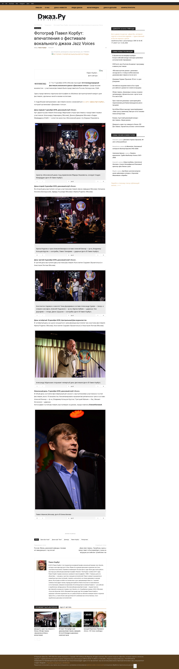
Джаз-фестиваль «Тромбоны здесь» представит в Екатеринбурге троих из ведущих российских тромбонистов (92, 550)
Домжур (66, 539)
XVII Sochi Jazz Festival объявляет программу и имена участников (128, 65)
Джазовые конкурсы (65, 626)
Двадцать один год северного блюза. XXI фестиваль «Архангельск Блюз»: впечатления (128, 125)
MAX (32, 3)
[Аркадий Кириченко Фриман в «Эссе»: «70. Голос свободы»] (95, 619)
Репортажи (48, 25)
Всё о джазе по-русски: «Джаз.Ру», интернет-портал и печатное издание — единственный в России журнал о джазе (127, 36)
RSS (17, 3)
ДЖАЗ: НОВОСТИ (60, 8)
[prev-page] (35, 639)
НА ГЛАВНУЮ (38, 25)
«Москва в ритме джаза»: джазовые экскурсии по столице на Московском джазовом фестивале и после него (125, 73)
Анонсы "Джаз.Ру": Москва (91, 626)
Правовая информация (54, 663)
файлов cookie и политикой (95, 665)
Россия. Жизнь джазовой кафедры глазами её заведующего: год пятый (50, 549)
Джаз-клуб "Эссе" (57, 539)
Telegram (22, 3)
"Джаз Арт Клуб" (45, 539)
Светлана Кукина (118, 153)
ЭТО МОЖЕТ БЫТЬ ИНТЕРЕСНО (46, 607)
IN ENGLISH (66, 663)
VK (3, 3)
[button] (142, 8)
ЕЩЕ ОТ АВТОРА (65, 607)
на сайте (93, 102)
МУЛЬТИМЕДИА (93, 8)
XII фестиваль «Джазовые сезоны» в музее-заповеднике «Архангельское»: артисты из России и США (127, 94)
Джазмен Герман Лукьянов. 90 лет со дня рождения (126, 80)
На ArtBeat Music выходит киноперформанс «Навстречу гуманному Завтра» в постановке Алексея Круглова (128, 111)
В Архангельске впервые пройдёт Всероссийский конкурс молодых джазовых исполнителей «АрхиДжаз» (127, 58)
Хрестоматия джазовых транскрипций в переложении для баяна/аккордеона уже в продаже (127, 103)
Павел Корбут (42, 47)
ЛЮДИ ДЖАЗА (76, 8)
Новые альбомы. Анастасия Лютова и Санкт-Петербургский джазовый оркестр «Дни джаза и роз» (127, 164)
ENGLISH (39, 8)
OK (6, 3)
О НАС (47, 8)
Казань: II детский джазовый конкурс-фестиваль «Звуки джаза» (125, 119)
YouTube (11, 3)
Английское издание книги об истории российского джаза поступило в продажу (126, 87)
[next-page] (38, 639)
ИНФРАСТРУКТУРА (128, 8)
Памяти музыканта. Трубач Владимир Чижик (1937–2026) (127, 155)
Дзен (28, 3)
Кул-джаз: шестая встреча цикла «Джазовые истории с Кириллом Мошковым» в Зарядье (126, 173)
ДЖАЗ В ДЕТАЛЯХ (110, 8)
